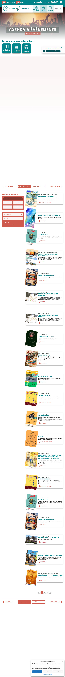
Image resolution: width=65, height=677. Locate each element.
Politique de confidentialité (47, 674)
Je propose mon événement (52, 51)
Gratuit (7, 222)
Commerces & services (36, 10)
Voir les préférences (58, 671)
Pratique (50, 10)
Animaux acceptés (10, 225)
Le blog (22, 2)
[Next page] (50, 592)
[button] (62, 661)
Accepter (37, 671)
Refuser (47, 671)
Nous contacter (10, 2)
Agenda (43, 10)
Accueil (28, 33)
